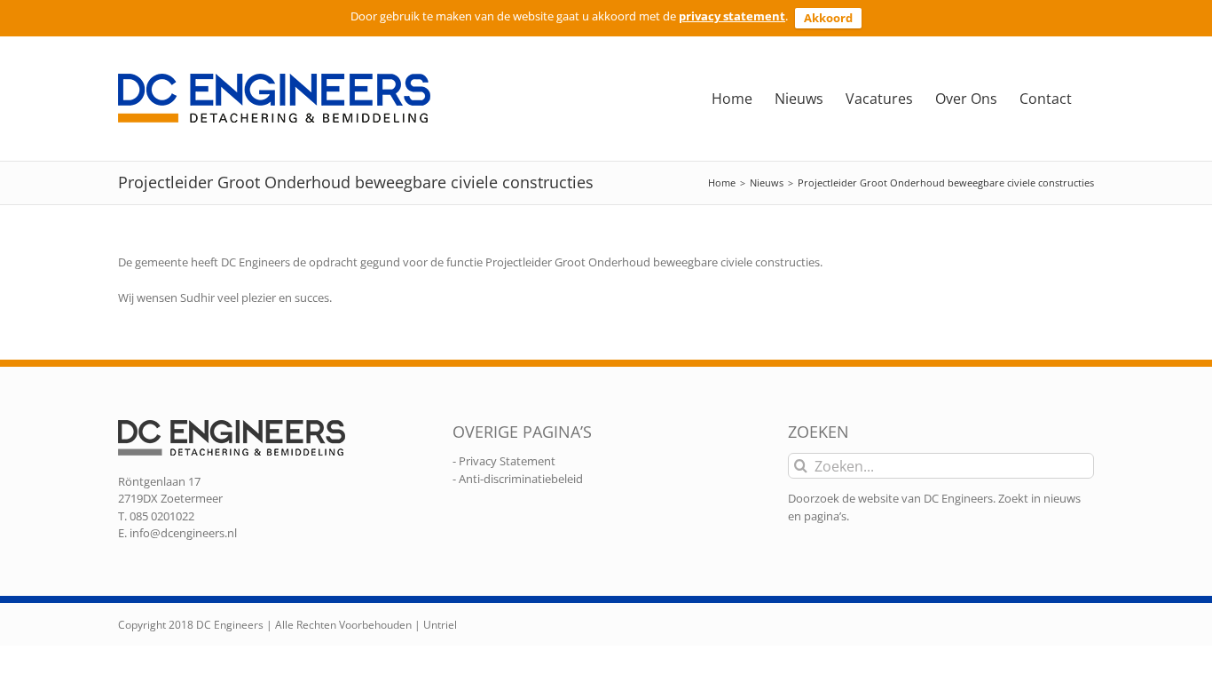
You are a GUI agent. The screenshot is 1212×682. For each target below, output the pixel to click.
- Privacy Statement (504, 461)
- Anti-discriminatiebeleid (518, 479)
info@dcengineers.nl (183, 533)
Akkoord (828, 18)
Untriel (440, 624)
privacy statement (732, 16)
